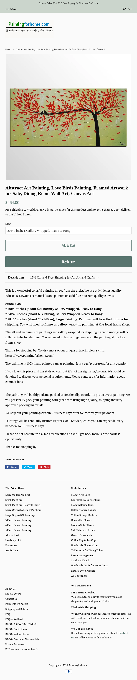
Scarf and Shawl (80, 560)
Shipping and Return (16, 609)
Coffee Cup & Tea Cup (83, 540)
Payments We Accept (16, 603)
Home (7, 49)
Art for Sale (11, 550)
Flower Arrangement (82, 555)
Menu (13, 9)
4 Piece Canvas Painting (18, 525)
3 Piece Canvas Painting (18, 520)
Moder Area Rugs (80, 494)
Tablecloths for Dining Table (87, 550)
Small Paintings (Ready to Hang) (22, 505)
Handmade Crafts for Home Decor (89, 565)
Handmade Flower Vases (84, 545)
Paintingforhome (78, 665)
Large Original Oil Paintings (20, 515)
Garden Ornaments (81, 535)
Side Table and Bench (83, 530)
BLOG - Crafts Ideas (16, 629)
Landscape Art (13, 540)
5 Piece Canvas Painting (18, 530)
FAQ (7, 614)
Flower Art (11, 545)
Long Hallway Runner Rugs (85, 499)
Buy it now (68, 262)
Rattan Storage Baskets (83, 510)
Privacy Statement (15, 644)
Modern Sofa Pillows (82, 525)
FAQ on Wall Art (14, 619)
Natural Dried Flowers (83, 570)
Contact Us (11, 598)
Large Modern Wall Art (17, 494)
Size (8, 224)
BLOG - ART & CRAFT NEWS (21, 624)
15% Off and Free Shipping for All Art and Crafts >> (64, 277)
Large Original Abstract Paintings (23, 510)
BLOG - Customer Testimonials (22, 639)
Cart (129, 9)
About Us (10, 588)
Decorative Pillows (81, 520)
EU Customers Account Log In (21, 649)
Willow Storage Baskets (84, 515)
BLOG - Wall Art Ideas (17, 634)
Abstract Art (12, 535)
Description (16, 277)
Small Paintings (13, 499)
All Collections (79, 575)
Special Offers (13, 593)
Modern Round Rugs (82, 505)
